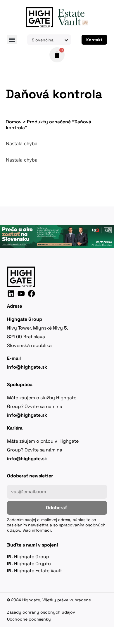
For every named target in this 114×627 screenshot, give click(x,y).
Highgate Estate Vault (34, 571)
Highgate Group (28, 557)
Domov (14, 122)
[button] (12, 39)
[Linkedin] (11, 293)
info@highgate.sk (27, 415)
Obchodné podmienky (29, 619)
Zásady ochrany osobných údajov (41, 612)
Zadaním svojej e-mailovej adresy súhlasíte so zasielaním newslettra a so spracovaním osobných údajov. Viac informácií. (56, 525)
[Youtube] (21, 293)
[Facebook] (31, 293)
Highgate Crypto (29, 564)
